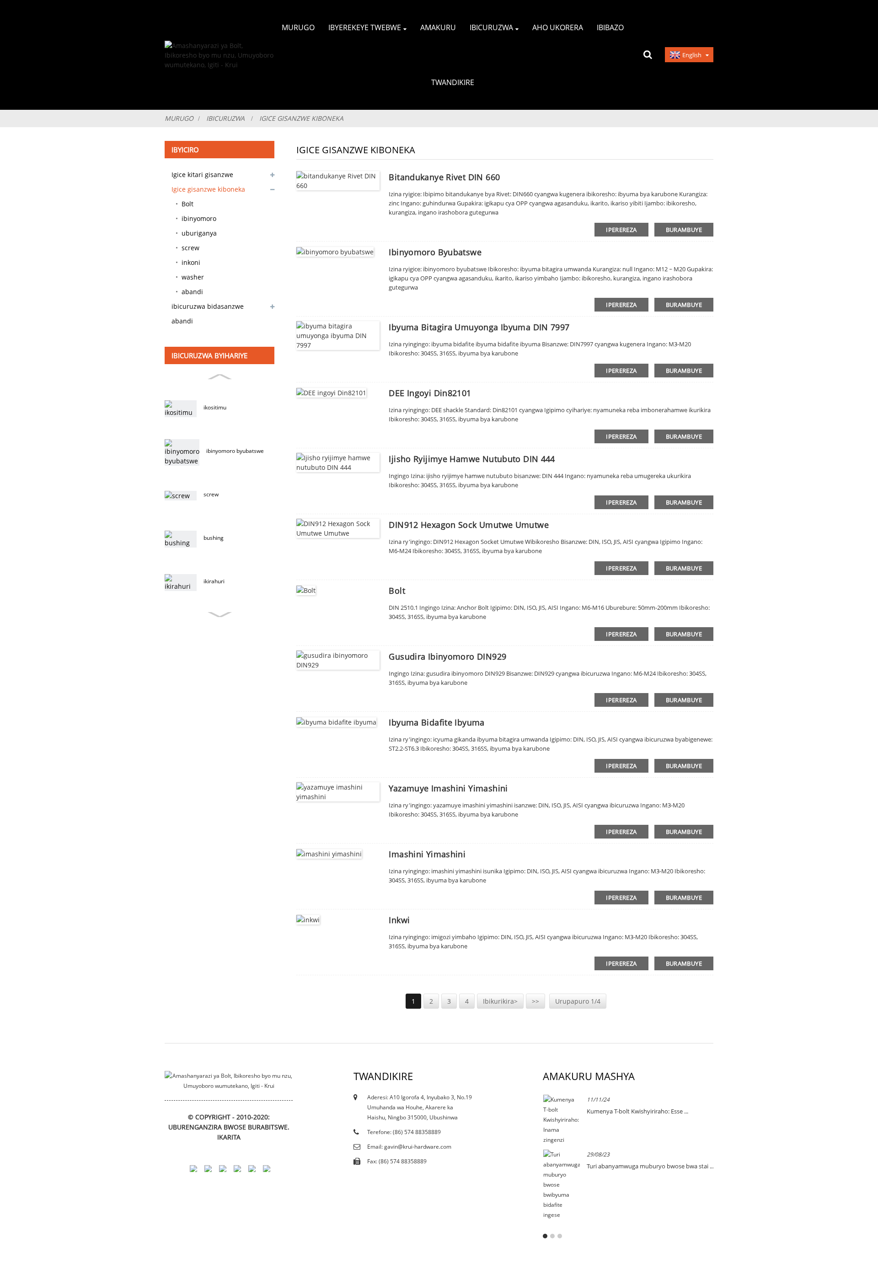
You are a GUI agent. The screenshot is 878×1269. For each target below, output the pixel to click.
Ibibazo (610, 27)
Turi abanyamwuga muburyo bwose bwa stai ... (650, 1166)
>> (535, 1001)
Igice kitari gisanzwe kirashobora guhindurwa (209, 176)
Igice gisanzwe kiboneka (301, 118)
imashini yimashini (427, 854)
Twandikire (452, 82)
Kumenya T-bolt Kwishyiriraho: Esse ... (637, 1111)
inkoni (191, 262)
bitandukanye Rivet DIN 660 (444, 177)
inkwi (399, 919)
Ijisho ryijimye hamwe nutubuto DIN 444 (472, 458)
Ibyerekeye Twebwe (364, 27)
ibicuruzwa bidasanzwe (207, 306)
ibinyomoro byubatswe (235, 451)
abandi (192, 291)
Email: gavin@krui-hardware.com (409, 1147)
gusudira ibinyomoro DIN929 (447, 656)
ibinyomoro (199, 218)
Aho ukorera (557, 27)
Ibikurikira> (500, 1001)
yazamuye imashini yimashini (448, 788)
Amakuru (438, 27)
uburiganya (199, 233)
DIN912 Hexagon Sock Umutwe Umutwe (469, 524)
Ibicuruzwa (491, 27)
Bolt (187, 203)
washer (193, 277)
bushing (213, 538)
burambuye (684, 230)
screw (190, 247)
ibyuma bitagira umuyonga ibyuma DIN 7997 (479, 327)
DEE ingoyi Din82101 (430, 392)
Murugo (298, 27)
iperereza (621, 230)
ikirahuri (214, 581)
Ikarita (229, 1137)
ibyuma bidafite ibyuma (436, 722)
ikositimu (214, 407)
